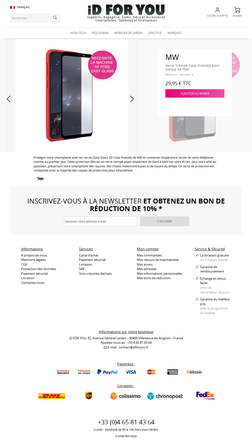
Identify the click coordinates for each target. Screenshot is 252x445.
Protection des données (38, 269)
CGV (24, 264)
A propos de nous (34, 255)
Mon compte (147, 248)
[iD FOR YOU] (126, 9)
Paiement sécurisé (34, 273)
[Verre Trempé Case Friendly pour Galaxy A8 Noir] (72, 95)
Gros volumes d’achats (95, 273)
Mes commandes (149, 255)
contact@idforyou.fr (133, 347)
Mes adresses (147, 269)
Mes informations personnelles (159, 273)
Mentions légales (33, 259)
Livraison (27, 278)
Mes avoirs (145, 264)
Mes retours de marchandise (158, 259)
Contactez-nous (32, 282)
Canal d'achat (88, 255)
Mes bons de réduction (154, 278)
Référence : (172, 74)
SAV (81, 269)
